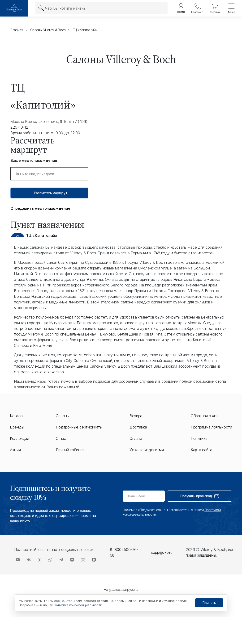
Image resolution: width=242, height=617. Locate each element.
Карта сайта (201, 449)
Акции (15, 449)
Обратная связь (204, 415)
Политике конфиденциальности (78, 605)
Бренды (17, 427)
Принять (209, 603)
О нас (61, 438)
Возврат (137, 415)
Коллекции (19, 438)
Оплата (136, 438)
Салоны (62, 415)
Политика (199, 438)
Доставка (138, 427)
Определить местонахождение (40, 208)
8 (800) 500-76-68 (124, 552)
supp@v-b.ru (162, 552)
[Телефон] (197, 8)
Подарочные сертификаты (79, 427)
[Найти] (41, 8)
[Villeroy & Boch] (14, 8)
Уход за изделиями (147, 449)
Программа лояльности (211, 427)
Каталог (17, 415)
